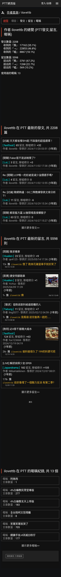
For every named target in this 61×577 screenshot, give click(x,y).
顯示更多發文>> (30, 227)
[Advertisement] (30, 434)
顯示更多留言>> (30, 392)
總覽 (5, 20)
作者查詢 (12, 12)
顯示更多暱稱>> (30, 545)
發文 (22, 20)
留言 (30, 20)
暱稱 (38, 20)
